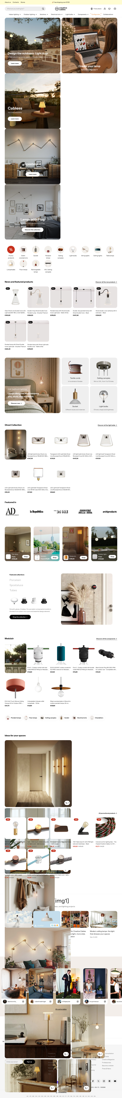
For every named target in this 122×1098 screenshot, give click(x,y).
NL (71, 1096)
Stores (23, 2)
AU (27, 1096)
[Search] (43, 9)
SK (80, 1096)
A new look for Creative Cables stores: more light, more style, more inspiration (74, 934)
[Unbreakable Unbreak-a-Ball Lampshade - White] (38, 687)
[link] (12, 511)
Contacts (16, 2)
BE (33, 1096)
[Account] (105, 9)
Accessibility (62, 1092)
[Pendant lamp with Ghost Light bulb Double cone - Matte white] (38, 331)
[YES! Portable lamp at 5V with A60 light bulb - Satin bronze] (15, 828)
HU (60, 1096)
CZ (39, 1096)
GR (54, 1096)
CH (36, 1096)
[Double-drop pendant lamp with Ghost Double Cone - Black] (83, 297)
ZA (94, 1096)
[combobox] (25, 9)
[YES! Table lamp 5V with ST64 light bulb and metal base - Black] (83, 828)
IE (63, 1096)
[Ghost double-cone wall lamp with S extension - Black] (106, 297)
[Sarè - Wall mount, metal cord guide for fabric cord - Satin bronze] (38, 828)
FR (51, 1096)
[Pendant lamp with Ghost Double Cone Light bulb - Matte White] (61, 297)
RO (77, 1096)
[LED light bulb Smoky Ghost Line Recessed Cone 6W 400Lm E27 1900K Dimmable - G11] (83, 440)
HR (57, 1096)
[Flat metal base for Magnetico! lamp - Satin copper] (61, 828)
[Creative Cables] (15, 445)
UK (88, 1096)
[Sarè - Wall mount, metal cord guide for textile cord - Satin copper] (15, 859)
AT (30, 1096)
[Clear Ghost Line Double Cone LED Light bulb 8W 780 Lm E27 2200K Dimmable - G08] (15, 297)
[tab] (15, 580)
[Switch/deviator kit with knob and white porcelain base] (34, 601)
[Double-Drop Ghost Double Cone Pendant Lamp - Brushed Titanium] (38, 297)
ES (48, 1096)
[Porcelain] (86, 599)
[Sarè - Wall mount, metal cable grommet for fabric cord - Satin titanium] (61, 859)
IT (65, 1096)
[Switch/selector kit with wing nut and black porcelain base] (44, 601)
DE (42, 1096)
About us (8, 2)
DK (45, 1096)
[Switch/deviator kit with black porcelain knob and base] (24, 601)
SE (83, 1096)
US (91, 1096)
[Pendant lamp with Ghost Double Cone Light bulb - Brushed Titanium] (15, 331)
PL (74, 1096)
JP (68, 1096)
